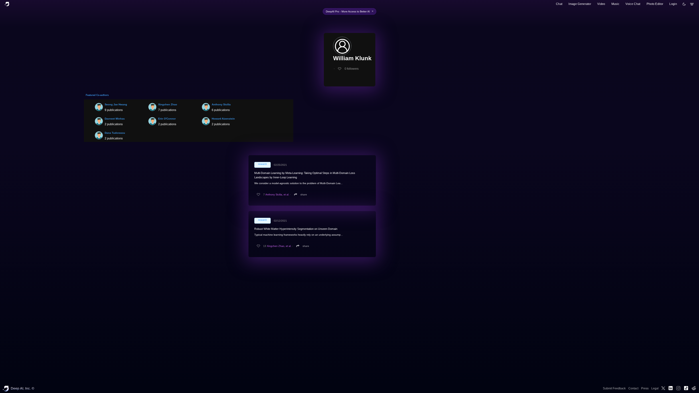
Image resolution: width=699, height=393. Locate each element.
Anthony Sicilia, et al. (277, 194)
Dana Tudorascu (115, 132)
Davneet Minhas (115, 118)
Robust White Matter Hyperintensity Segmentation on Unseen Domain (295, 228)
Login (673, 3)
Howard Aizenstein (223, 118)
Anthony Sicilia (221, 104)
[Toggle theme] (684, 4)
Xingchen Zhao (167, 104)
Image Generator (579, 3)
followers (352, 68)
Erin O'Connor (167, 118)
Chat (559, 3)
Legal (655, 388)
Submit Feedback (614, 388)
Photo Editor (655, 3)
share (303, 194)
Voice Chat (632, 3)
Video (601, 3)
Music (615, 3)
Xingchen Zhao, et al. (279, 246)
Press (645, 388)
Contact (633, 388)
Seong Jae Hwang (116, 104)
